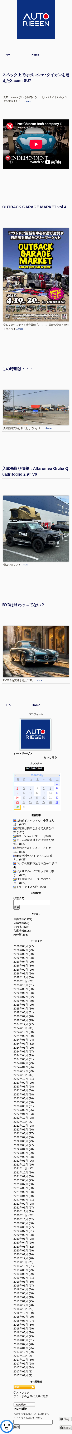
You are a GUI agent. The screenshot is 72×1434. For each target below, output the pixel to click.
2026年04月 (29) (23, 961)
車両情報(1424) (22, 919)
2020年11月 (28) (23, 1215)
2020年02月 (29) (23, 1250)
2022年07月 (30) (23, 1137)
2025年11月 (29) (23, 981)
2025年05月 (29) (23, 1004)
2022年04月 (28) (23, 1149)
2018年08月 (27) (23, 1320)
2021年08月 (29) (23, 1180)
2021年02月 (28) (23, 1203)
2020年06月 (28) (23, 1234)
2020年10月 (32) (23, 1219)
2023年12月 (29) (23, 1071)
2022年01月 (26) (23, 1160)
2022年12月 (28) (23, 1117)
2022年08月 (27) (23, 1133)
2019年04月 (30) (23, 1289)
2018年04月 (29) (23, 1336)
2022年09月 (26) (23, 1129)
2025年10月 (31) (23, 985)
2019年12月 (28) (23, 1258)
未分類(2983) (21, 934)
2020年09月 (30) (23, 1223)
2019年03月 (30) (23, 1293)
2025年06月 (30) (23, 1000)
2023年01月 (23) (23, 1113)
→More (27, 101)
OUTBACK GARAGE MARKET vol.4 (34, 207)
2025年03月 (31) (23, 1012)
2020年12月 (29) (23, 1211)
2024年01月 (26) (23, 1067)
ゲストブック (21, 1392)
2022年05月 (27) (23, 1145)
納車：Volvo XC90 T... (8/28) (33, 836)
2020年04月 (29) (23, 1242)
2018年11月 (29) (23, 1308)
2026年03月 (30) (23, 965)
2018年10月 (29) (23, 1312)
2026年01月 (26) (23, 973)
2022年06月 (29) (23, 1141)
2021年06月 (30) (23, 1188)
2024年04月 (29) (23, 1055)
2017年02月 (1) (22, 1371)
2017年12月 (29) (23, 1351)
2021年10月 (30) (23, 1172)
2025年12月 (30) (23, 977)
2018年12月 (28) (23, 1305)
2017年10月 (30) (23, 1359)
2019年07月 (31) (23, 1277)
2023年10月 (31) (23, 1078)
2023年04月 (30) (23, 1102)
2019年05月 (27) (23, 1285)
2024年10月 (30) (23, 1031)
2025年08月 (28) (23, 992)
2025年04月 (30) (23, 1008)
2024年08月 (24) (23, 1039)
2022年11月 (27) (23, 1121)
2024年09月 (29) (23, 1035)
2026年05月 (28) (23, 957)
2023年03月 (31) (23, 1106)
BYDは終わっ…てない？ (23, 605)
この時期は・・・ (17, 369)
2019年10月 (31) (23, 1266)
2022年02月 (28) (23, 1156)
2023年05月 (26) (23, 1098)
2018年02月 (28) (23, 1344)
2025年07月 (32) (23, 996)
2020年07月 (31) (23, 1230)
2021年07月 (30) (23, 1184)
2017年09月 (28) (23, 1363)
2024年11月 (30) (23, 1028)
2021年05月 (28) (23, 1191)
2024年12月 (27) (23, 1024)
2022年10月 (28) (23, 1125)
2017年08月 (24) (23, 1367)
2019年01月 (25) (23, 1301)
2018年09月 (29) (23, 1316)
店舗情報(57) (21, 923)
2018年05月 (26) (23, 1332)
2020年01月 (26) (23, 1254)
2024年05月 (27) (23, 1051)
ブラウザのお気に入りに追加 (30, 1396)
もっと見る (50, 757)
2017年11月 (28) (23, 1355)
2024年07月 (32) (23, 1043)
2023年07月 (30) (23, 1090)
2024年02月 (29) (23, 1063)
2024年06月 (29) (23, 1047)
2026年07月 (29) (23, 950)
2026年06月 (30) (23, 953)
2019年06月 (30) (23, 1281)
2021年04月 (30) (23, 1195)
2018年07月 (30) (23, 1324)
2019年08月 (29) (23, 1273)
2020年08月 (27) (23, 1227)
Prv (8, 54)
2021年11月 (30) (23, 1168)
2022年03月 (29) (23, 1152)
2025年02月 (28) (23, 1016)
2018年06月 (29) (23, 1328)
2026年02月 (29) (23, 969)
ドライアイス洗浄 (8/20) (31, 886)
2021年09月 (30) (23, 1176)
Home (35, 54)
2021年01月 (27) (23, 1207)
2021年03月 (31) (23, 1199)
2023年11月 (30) (23, 1074)
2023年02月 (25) (23, 1110)
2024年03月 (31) (23, 1059)
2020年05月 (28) (23, 1238)
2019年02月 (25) (23, 1297)
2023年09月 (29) (23, 1082)
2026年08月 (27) (23, 946)
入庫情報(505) (22, 930)
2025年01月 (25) (23, 1020)
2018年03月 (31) (23, 1340)
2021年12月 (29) (23, 1164)
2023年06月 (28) (23, 1094)
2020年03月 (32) (23, 1246)
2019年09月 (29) (23, 1270)
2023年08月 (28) (23, 1086)
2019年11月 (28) (23, 1262)
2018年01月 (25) (23, 1348)
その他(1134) (21, 926)
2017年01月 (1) (22, 1375)
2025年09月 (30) (23, 989)
